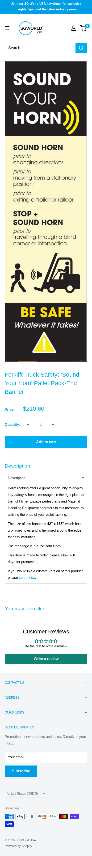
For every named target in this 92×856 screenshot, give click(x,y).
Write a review (46, 659)
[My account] (73, 28)
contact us (27, 578)
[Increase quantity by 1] (53, 425)
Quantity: (12, 424)
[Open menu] (7, 28)
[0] (83, 28)
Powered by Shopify (18, 846)
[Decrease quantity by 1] (28, 425)
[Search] (81, 48)
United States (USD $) (22, 793)
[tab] (46, 477)
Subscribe (21, 771)
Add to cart (46, 442)
